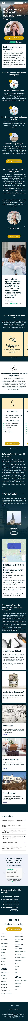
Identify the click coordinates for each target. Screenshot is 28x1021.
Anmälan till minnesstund (21, 980)
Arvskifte (3, 975)
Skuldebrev (4, 984)
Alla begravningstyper (20, 957)
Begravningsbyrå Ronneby (10, 899)
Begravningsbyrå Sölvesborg (11, 902)
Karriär (3, 936)
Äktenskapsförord (5, 990)
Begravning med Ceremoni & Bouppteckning (19, 946)
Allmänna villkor (14, 1005)
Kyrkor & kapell (18, 960)
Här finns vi (4, 943)
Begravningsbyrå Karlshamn (11, 896)
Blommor (17, 966)
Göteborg (3, 949)
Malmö (3, 952)
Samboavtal (4, 987)
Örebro (3, 961)
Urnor (16, 969)
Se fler (14, 910)
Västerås (3, 958)
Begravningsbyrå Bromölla (10, 907)
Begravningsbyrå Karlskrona (11, 904)
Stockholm (4, 946)
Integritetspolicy (14, 1009)
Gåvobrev (3, 981)
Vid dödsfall (18, 954)
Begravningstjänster (19, 934)
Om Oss (3, 934)
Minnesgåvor (18, 983)
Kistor (16, 963)
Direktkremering (19, 936)
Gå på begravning (18, 977)
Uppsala (3, 955)
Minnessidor (18, 986)
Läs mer (4, 505)
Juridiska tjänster (4, 969)
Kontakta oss (4, 939)
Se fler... (3, 964)
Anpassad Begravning (20, 951)
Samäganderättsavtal (6, 993)
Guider (16, 972)
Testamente (4, 978)
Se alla (15, 533)
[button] (24, 227)
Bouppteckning (5, 972)
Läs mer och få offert (12, 443)
